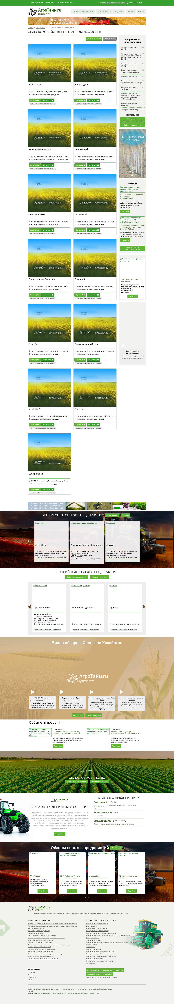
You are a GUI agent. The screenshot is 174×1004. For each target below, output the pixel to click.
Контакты (31, 975)
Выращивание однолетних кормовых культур (101, 933)
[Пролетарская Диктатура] (49, 258)
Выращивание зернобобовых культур (98, 954)
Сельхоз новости (37, 3)
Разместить (50, 3)
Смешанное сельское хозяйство (133, 88)
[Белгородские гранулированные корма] (101, 863)
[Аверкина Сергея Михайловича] (51, 532)
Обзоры (126, 515)
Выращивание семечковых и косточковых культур (102, 956)
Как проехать (47, 100)
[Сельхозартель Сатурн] (95, 323)
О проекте (31, 972)
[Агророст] (122, 532)
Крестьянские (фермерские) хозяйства (41, 956)
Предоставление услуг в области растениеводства (133, 71)
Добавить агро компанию (76, 577)
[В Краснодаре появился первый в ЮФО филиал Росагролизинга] (132, 190)
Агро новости (104, 12)
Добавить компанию (94, 39)
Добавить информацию (66, 3)
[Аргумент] (87, 532)
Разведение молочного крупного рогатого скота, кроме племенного (108, 935)
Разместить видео (94, 715)
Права (30, 980)
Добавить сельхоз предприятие (112, 3)
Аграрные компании (99, 577)
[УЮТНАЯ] (95, 388)
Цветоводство (90, 947)
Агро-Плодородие (102, 821)
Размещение (32, 977)
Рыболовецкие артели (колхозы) (39, 931)
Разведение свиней (92, 938)
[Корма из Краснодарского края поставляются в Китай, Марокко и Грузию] (98, 738)
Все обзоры (77, 715)
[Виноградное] (95, 63)
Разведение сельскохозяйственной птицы (133, 82)
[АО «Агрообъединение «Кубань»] (131, 863)
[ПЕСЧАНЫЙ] (95, 193)
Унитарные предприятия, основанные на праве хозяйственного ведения (52, 924)
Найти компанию (109, 39)
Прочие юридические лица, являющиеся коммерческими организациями (52, 926)
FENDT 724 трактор (43, 698)
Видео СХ (119, 12)
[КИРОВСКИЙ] (95, 128)
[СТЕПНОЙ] (49, 388)
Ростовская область (137, 3)
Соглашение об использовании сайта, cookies (101, 977)
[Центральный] (49, 452)
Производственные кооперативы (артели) (42, 935)
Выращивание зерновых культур (133, 49)
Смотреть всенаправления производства (132, 120)
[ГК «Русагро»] (42, 863)
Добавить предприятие (133, 125)
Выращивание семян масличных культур (99, 961)
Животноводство (91, 926)
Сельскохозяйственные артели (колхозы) (42, 949)
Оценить (33, 100)
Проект (130, 12)
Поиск (141, 12)
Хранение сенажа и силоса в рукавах (131, 699)
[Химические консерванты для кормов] (132, 267)
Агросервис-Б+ (101, 802)
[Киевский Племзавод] (49, 128)
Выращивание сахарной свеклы (96, 928)
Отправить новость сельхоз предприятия (132, 248)
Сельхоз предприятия (83, 12)
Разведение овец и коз (93, 940)
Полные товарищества (35, 933)
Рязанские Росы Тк (103, 812)
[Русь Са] (49, 323)
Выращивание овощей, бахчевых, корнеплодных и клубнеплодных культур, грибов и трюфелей (133, 96)
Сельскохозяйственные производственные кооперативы (47, 954)
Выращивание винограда (133, 110)
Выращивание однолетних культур (133, 65)
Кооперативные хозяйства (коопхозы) (41, 940)
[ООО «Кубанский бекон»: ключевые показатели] (72, 863)
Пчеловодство (90, 963)
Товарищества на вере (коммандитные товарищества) (46, 938)
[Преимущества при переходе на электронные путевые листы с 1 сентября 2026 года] (40, 738)
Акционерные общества (36, 928)
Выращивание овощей (133, 76)
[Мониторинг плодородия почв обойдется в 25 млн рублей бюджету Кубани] (132, 220)
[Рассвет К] (95, 258)
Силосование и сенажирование (132, 352)
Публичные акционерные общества (40, 942)
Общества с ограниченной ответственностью (43, 959)
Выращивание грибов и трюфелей (133, 104)
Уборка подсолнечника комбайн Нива (101, 699)
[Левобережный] (49, 193)
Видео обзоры (111, 515)
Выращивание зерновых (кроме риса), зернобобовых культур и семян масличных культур (133, 56)
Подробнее (125, 211)
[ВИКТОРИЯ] (49, 63)
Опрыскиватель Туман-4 (72, 698)
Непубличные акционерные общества (41, 951)
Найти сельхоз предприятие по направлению (105, 970)
